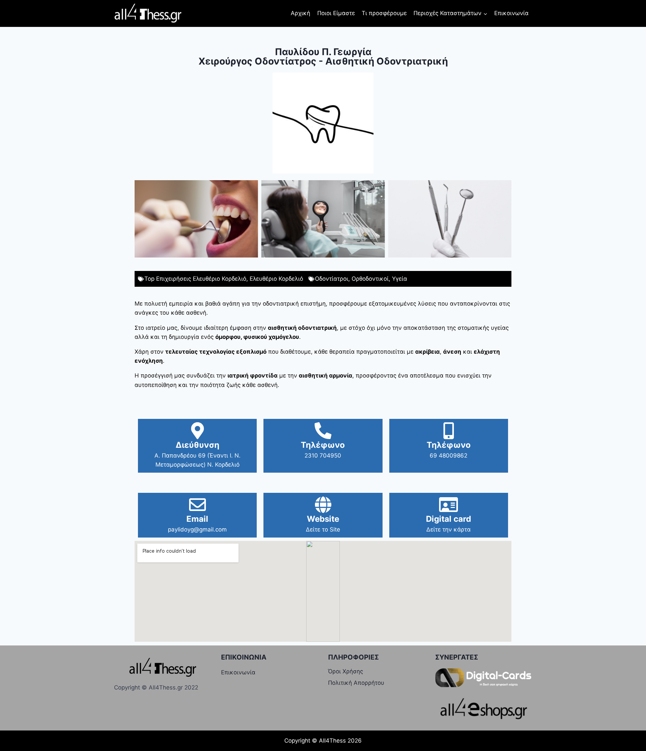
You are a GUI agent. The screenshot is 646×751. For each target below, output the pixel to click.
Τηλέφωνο (323, 445)
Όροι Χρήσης (345, 671)
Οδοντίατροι (331, 278)
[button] (141, 218)
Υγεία (399, 278)
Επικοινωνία (511, 13)
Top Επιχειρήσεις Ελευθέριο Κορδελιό (195, 278)
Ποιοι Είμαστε (336, 13)
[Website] (323, 504)
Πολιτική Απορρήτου (356, 682)
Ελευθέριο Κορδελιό (276, 278)
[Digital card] (448, 504)
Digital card (448, 519)
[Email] (197, 504)
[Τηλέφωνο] (323, 430)
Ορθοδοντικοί (370, 278)
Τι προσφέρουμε (384, 13)
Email (197, 519)
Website (323, 519)
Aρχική (300, 13)
